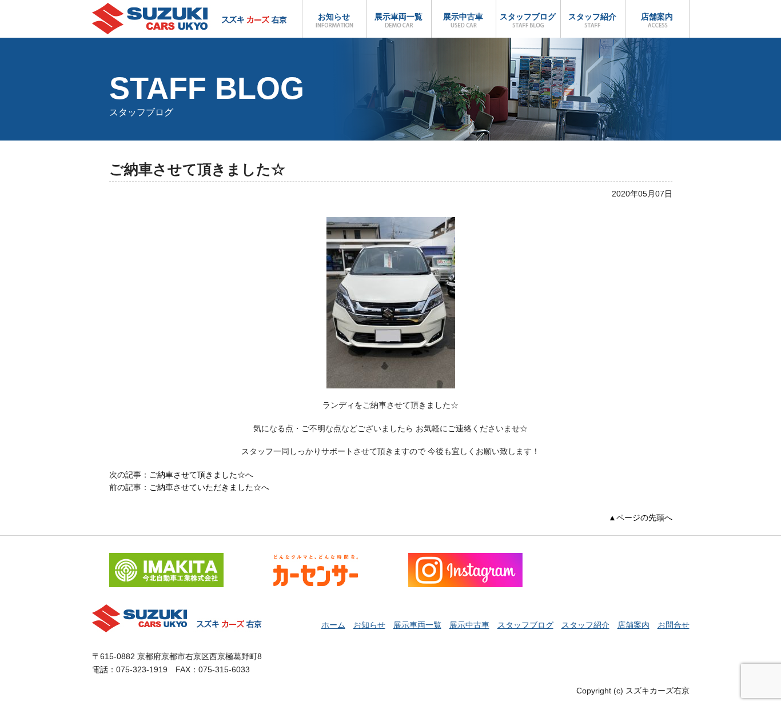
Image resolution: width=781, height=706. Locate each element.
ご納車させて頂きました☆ (197, 474)
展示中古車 (463, 16)
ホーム (333, 624)
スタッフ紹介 (592, 16)
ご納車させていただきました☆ (205, 487)
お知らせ (334, 16)
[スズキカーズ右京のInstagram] (465, 559)
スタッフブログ (528, 16)
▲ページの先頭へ (640, 517)
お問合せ (674, 624)
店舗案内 (657, 16)
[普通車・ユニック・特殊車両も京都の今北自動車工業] (166, 559)
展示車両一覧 (398, 16)
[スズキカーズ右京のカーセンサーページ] (315, 559)
